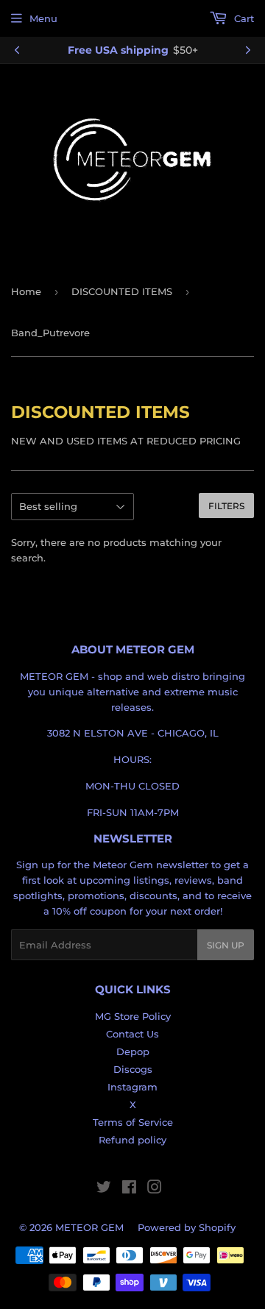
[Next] (248, 50)
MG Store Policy (133, 1016)
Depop (132, 1051)
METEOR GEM (89, 1227)
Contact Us (132, 1034)
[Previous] (17, 50)
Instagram (132, 1087)
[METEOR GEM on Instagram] (154, 1189)
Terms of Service (133, 1122)
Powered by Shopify (187, 1227)
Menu (43, 18)
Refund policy (132, 1140)
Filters (226, 505)
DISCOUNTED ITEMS (121, 291)
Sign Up (225, 945)
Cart (242, 18)
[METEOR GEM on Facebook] (129, 1189)
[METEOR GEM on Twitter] (103, 1189)
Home (26, 291)
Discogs (132, 1069)
